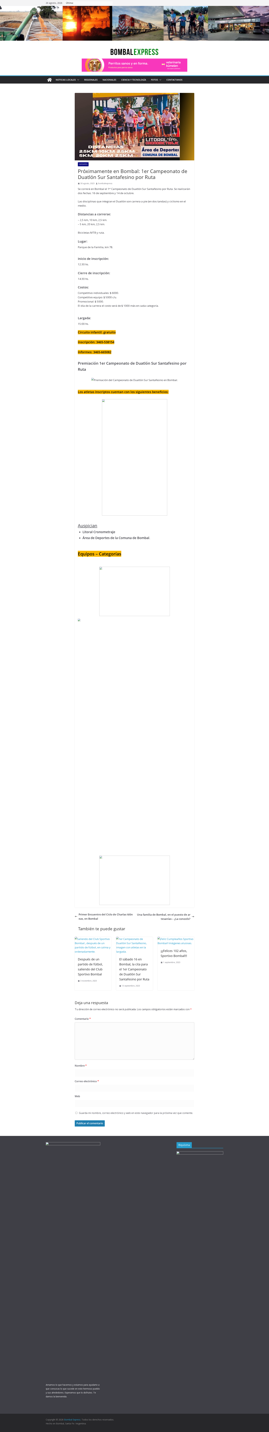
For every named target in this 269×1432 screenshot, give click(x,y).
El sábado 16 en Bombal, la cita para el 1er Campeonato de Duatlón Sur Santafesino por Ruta (134, 969)
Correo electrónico (87, 1081)
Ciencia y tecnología (133, 79)
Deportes (83, 164)
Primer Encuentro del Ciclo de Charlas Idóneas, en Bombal (106, 916)
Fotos (154, 79)
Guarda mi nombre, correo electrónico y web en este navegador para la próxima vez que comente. (136, 1113)
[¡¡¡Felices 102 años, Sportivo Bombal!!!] (176, 939)
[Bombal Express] (49, 80)
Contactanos (174, 79)
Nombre (81, 1065)
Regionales (91, 79)
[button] (77, 80)
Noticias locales (66, 79)
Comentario (83, 1019)
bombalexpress (105, 183)
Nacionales (109, 79)
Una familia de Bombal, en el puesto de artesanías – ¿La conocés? (163, 917)
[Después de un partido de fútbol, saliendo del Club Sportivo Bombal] (93, 939)
